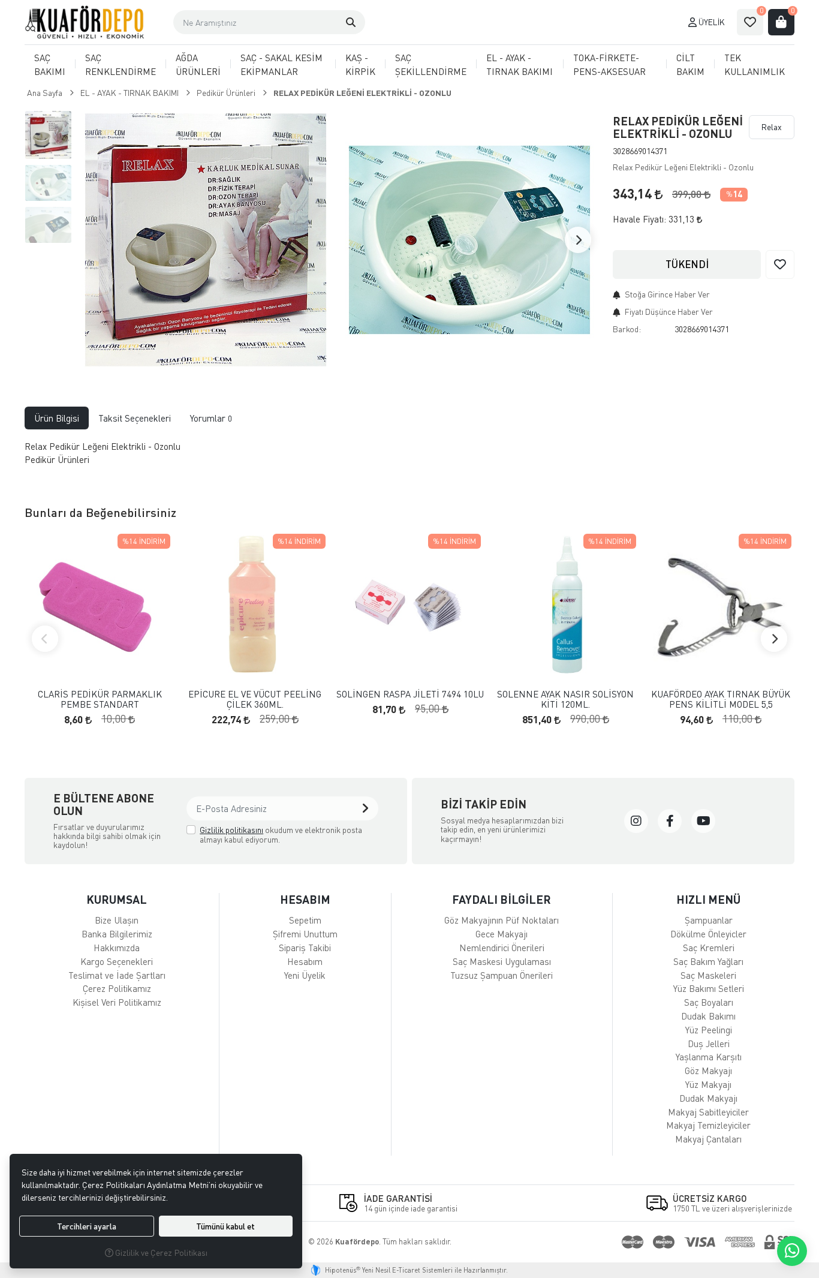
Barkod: (627, 329)
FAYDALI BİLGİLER (501, 899)
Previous (45, 639)
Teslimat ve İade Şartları (116, 975)
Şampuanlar (709, 920)
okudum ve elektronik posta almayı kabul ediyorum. (281, 834)
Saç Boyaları (708, 1002)
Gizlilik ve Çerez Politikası (160, 1252)
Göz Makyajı (708, 1070)
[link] (636, 821)
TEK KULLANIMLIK (754, 64)
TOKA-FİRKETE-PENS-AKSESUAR (609, 64)
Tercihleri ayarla (86, 1226)
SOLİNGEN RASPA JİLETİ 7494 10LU (410, 694)
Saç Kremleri (708, 947)
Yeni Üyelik (305, 975)
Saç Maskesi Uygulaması (502, 961)
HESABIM (305, 899)
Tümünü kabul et (225, 1226)
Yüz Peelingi (708, 1029)
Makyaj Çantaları (708, 1138)
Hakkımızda (117, 947)
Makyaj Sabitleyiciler (708, 1111)
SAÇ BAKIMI (49, 64)
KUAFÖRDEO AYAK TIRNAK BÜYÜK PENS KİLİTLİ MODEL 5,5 (720, 699)
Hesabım (305, 961)
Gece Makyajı (501, 933)
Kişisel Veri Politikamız (117, 1002)
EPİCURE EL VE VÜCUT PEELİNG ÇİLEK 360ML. (254, 699)
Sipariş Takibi (305, 947)
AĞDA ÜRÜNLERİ (198, 64)
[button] (350, 22)
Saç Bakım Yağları (708, 961)
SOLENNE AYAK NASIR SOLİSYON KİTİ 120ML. (565, 699)
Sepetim (305, 920)
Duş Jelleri (709, 1043)
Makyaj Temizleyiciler (708, 1125)
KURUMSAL (116, 899)
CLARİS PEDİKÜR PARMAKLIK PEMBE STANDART (100, 699)
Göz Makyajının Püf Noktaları (501, 920)
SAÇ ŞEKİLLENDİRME (430, 64)
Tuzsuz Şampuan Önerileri (501, 975)
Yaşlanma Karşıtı (709, 1056)
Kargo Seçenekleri (116, 961)
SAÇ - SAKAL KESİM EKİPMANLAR (281, 64)
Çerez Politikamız (117, 988)
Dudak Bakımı (708, 1016)
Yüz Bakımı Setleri (708, 988)
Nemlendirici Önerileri (501, 947)
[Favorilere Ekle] (780, 264)
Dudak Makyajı (708, 1098)
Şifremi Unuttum (305, 933)
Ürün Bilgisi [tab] (56, 418)
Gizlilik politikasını (231, 830)
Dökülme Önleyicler (708, 933)
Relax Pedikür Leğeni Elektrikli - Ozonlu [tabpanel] (102, 453)
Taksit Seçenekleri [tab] (134, 418)
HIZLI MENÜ (708, 899)
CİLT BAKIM (690, 64)
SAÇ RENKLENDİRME (120, 64)
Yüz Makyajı (708, 1084)
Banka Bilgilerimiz (117, 933)
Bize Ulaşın (116, 920)
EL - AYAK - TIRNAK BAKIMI (519, 64)
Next (578, 240)
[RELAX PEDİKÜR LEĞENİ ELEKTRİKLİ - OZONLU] (205, 239)
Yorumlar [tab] (211, 418)
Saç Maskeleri (708, 975)
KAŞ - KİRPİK (360, 64)
